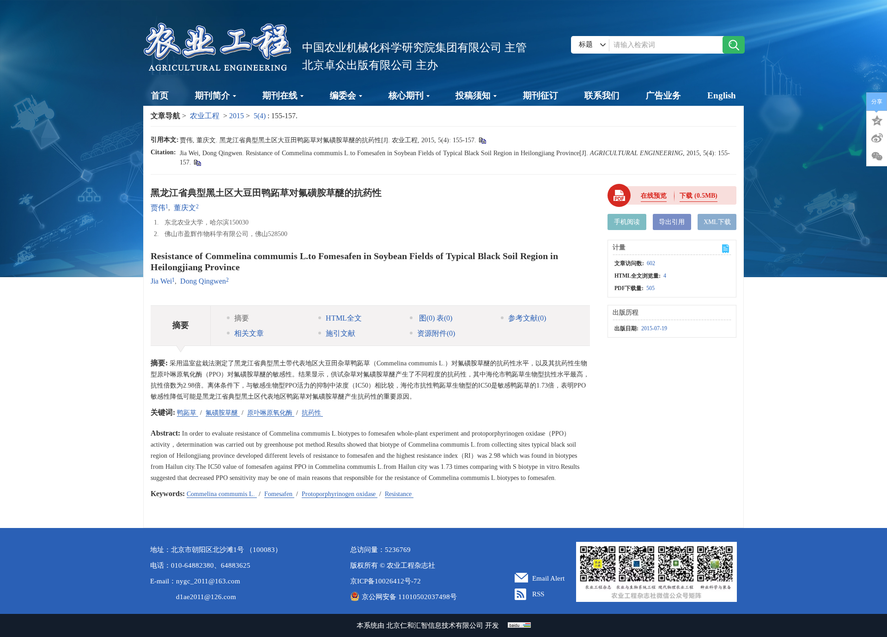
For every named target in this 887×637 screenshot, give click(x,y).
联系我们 (602, 95)
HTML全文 (344, 318)
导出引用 (672, 221)
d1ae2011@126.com (206, 597)
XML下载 (717, 221)
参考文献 (527, 318)
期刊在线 (280, 95)
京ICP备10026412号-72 (385, 581)
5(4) (260, 116)
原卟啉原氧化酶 (270, 412)
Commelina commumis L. (222, 494)
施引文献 (340, 333)
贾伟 (158, 208)
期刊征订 (540, 95)
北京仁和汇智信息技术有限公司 (434, 625)
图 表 (434, 318)
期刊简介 (212, 95)
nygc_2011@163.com (208, 581)
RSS (538, 594)
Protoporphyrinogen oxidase (339, 494)
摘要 (241, 318)
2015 (236, 116)
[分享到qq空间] (877, 119)
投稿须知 (473, 95)
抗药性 (312, 412)
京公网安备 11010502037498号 (409, 597)
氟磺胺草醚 (223, 412)
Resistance (399, 494)
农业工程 (204, 116)
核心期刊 (406, 95)
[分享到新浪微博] (877, 138)
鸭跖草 (187, 412)
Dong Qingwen (203, 281)
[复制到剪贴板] (482, 140)
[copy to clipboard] (197, 162)
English (721, 95)
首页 (160, 95)
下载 (698, 195)
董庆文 (185, 208)
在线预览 (654, 195)
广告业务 (663, 95)
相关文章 (249, 333)
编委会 (343, 95)
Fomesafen (279, 494)
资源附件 (436, 333)
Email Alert (548, 578)
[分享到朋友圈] (877, 156)
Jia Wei (161, 281)
